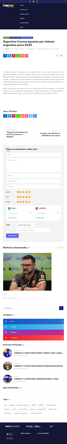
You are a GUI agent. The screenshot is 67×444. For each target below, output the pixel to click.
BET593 (7, 49)
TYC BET (16, 350)
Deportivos (23, 9)
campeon (7, 409)
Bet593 (34, 405)
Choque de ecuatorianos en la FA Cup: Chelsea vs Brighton (17, 134)
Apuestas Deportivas (23, 405)
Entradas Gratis (41, 409)
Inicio (22, 5)
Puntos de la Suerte (36, 413)
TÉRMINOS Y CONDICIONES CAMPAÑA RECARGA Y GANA (36, 379)
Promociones (24, 22)
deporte (32, 409)
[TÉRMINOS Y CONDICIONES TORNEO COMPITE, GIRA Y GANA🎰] (7, 353)
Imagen (8, 224)
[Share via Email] (57, 55)
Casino (14, 409)
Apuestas (11, 405)
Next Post (55, 131)
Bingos (22, 18)
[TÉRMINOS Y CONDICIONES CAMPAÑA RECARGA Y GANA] (7, 379)
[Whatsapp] (18, 55)
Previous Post (12, 130)
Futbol (5, 294)
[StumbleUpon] (26, 55)
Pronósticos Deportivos (21, 413)
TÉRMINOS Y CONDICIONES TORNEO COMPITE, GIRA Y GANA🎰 (38, 353)
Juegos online (52, 409)
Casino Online (23, 409)
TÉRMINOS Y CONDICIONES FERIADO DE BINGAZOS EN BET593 (38, 366)
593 (5, 405)
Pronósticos (7, 413)
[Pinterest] (14, 55)
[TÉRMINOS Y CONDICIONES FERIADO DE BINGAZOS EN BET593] (7, 366)
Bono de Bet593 (51, 405)
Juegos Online (24, 14)
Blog (21, 27)
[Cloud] (22, 55)
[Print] (61, 55)
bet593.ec (41, 405)
